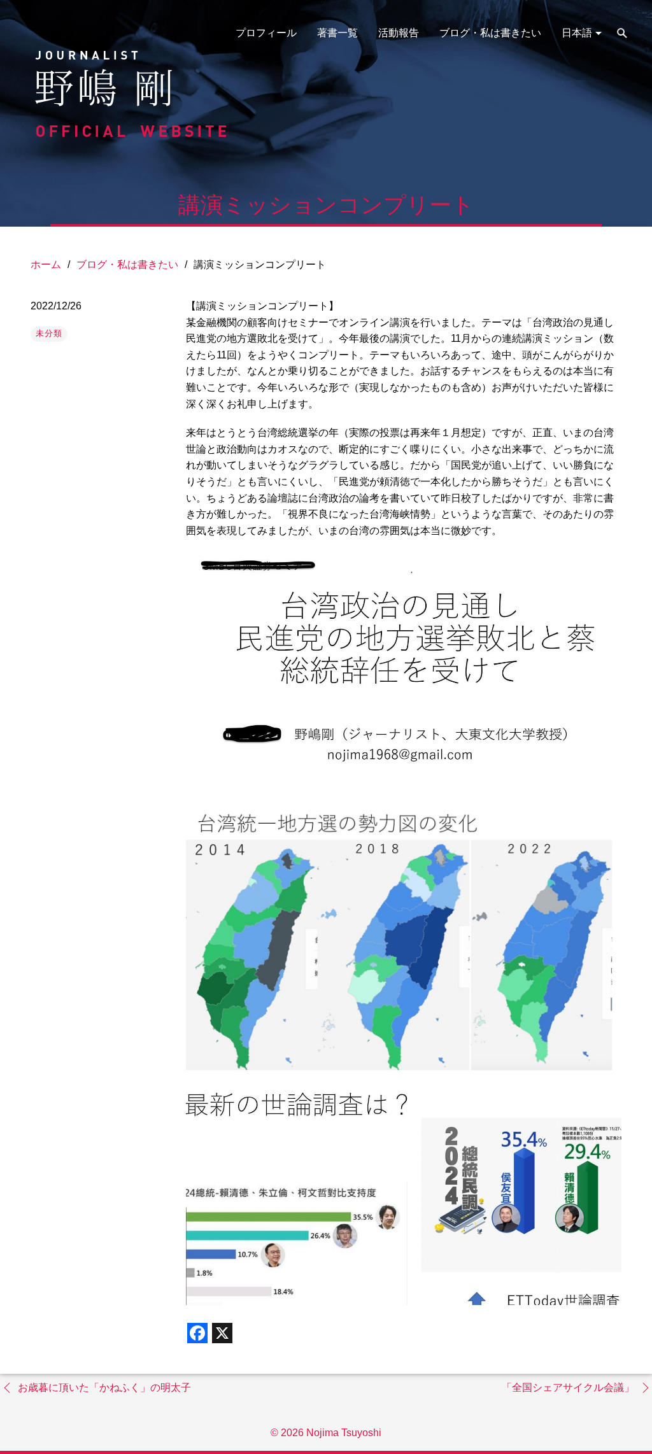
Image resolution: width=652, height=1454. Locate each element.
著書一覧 (337, 32)
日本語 (577, 32)
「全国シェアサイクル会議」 (568, 1387)
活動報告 (398, 32)
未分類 (49, 333)
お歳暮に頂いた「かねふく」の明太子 (104, 1387)
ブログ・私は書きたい (490, 32)
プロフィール (266, 32)
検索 (622, 33)
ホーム (46, 264)
